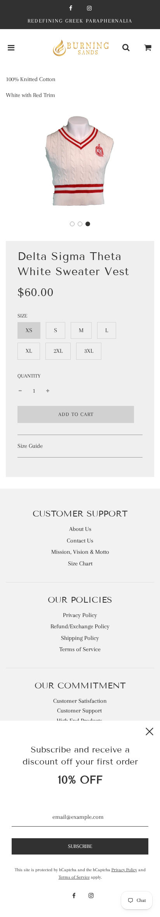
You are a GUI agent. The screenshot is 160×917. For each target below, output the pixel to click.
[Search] (126, 48)
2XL (58, 350)
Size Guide (30, 445)
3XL (88, 350)
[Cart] (148, 48)
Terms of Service (80, 649)
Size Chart (80, 563)
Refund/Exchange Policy (80, 626)
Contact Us (80, 540)
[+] (47, 391)
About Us (80, 528)
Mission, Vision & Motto (80, 551)
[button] (72, 224)
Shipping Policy (80, 637)
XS (29, 330)
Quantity (28, 376)
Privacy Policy (80, 615)
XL (29, 350)
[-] (20, 391)
